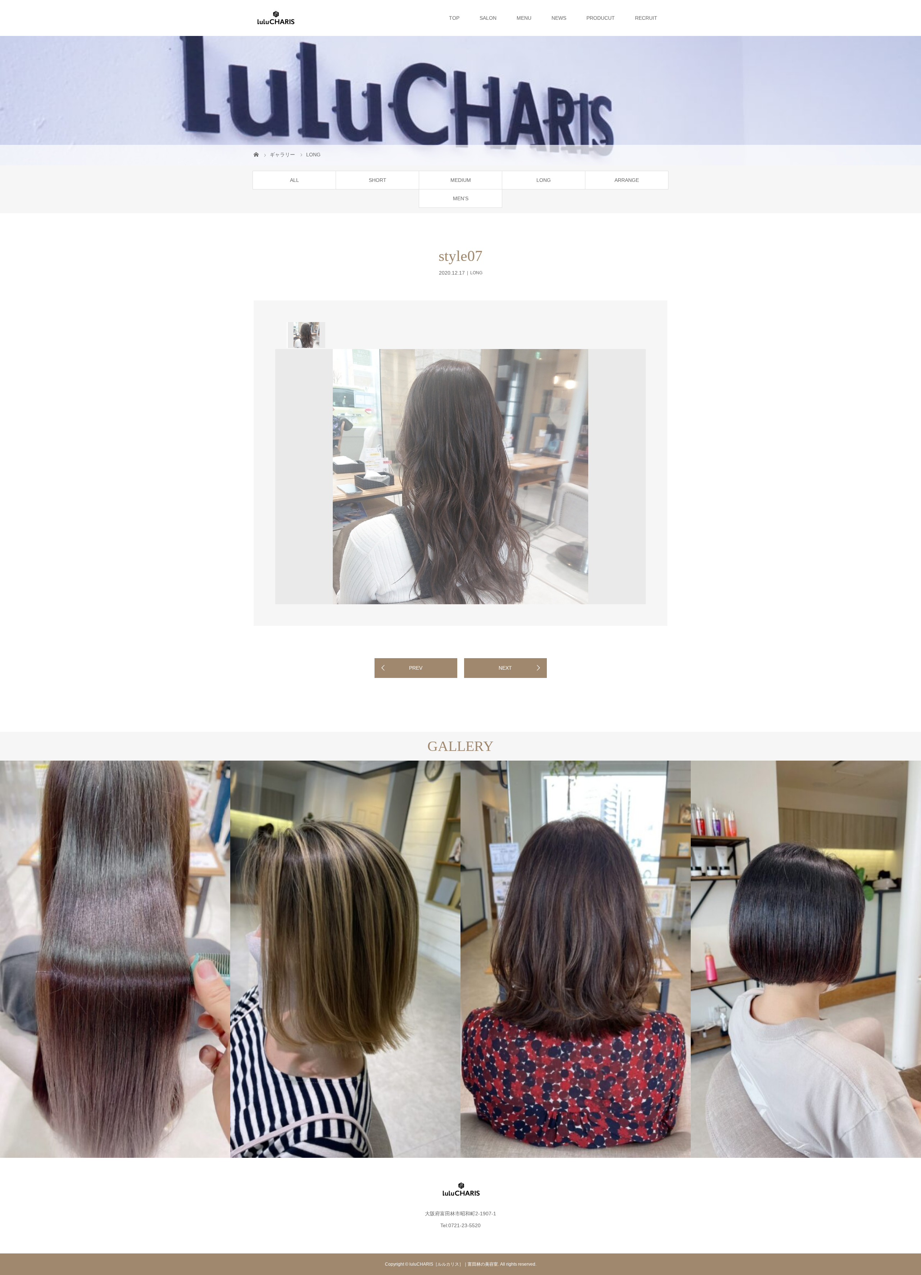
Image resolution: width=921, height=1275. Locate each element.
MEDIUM (460, 180)
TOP (454, 18)
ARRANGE (626, 180)
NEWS (559, 18)
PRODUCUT (600, 18)
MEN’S (460, 198)
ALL (294, 180)
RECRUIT (646, 18)
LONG (543, 180)
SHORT (377, 180)
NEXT (505, 668)
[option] (306, 335)
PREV (415, 668)
